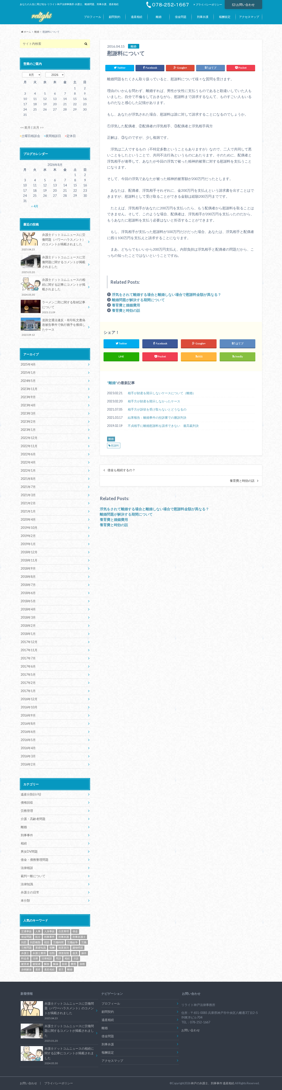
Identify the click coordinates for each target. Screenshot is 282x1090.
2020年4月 (28, 519)
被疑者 (37, 964)
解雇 (55, 964)
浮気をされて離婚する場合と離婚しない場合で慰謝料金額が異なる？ (166, 294)
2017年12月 (29, 642)
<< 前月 (25, 127)
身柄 (82, 964)
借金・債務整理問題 (34, 859)
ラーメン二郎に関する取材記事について (63, 307)
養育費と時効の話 (126, 310)
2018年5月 (28, 601)
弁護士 (25, 953)
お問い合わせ (245, 4)
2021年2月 (28, 503)
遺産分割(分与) (31, 794)
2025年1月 (28, 372)
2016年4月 (28, 748)
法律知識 (27, 884)
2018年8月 (28, 576)
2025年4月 (28, 364)
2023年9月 (28, 397)
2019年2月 (28, 536)
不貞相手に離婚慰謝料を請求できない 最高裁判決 (163, 426)
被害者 (25, 964)
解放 (46, 964)
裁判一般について (33, 876)
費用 (73, 964)
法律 (35, 958)
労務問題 (26, 947)
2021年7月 (28, 487)
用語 (58, 958)
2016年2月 (28, 764)
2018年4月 (28, 609)
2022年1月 (28, 470)
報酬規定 (224, 17)
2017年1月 (28, 691)
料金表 (25, 958)
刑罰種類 (35, 942)
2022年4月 (28, 462)
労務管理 (27, 810)
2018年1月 (28, 634)
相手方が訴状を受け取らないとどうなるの (157, 409)
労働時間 (58, 942)
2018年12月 (29, 552)
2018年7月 (28, 585)
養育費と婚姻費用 (126, 305)
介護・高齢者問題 (33, 819)
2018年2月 (28, 625)
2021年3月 (28, 495)
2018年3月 (28, 617)
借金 (75, 931)
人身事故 (49, 931)
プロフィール (92, 17)
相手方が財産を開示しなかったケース (154, 401)
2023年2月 (28, 421)
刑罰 (23, 942)
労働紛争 (72, 942)
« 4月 (34, 206)
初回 (46, 942)
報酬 (52, 947)
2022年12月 (29, 438)
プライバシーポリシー (209, 4)
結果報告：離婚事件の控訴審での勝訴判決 (157, 417)
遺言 (61, 969)
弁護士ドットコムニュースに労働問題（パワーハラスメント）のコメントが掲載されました (53, 242)
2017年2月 (28, 683)
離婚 (158, 17)
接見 (75, 953)
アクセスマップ (249, 17)
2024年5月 (28, 381)
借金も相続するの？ (121, 470)
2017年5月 (28, 674)
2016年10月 (29, 707)
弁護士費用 (39, 953)
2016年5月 (28, 740)
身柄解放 (26, 969)
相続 (24, 843)
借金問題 (180, 17)
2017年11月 (29, 650)
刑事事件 (27, 835)
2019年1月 (28, 544)
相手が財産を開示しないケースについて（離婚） (162, 393)
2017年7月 (28, 658)
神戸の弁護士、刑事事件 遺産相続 (212, 1083)
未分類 (25, 900)
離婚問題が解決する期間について (138, 300)
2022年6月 (28, 454)
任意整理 (63, 931)
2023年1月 (28, 429)
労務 (84, 942)
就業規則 (63, 947)
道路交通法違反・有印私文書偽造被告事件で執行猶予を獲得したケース (53, 327)
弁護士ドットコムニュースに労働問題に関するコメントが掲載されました (53, 264)
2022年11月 (29, 446)
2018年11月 (29, 560)
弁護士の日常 (30, 892)
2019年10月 (29, 527)
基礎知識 (40, 947)
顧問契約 (114, 17)
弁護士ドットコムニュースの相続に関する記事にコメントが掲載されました (53, 287)
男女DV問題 (29, 851)
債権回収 (27, 802)
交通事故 (26, 931)
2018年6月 (28, 593)
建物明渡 (77, 947)
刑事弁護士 (79, 936)
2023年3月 (28, 413)
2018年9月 (28, 568)
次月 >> (38, 127)
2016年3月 (28, 756)
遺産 (38, 969)
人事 (38, 931)
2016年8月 (28, 723)
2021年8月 (28, 478)
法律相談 (27, 868)
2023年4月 (28, 405)
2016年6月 (28, 732)
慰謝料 (115, 445)
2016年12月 (29, 699)
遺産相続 (136, 17)
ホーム (27, 31)
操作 (84, 953)
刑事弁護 (202, 17)
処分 (38, 936)
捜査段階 (63, 953)
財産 (64, 964)
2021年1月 (28, 511)
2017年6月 (28, 666)
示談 (76, 958)
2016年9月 (28, 715)
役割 (52, 953)
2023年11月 (29, 389)
